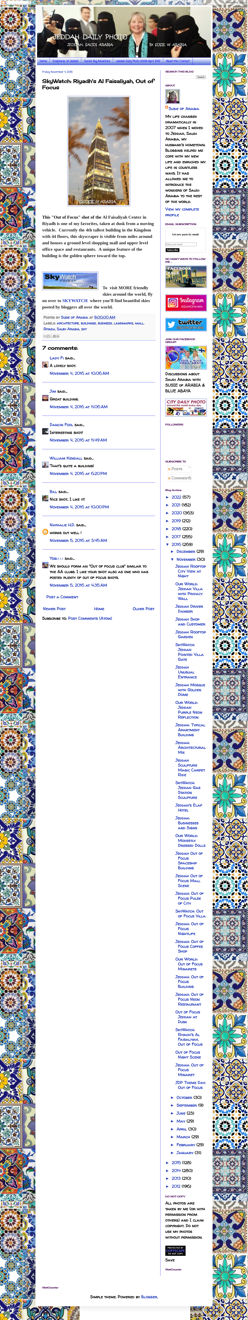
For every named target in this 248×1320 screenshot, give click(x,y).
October (185, 1097)
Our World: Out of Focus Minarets (189, 964)
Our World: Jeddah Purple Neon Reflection (188, 710)
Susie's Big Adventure (97, 61)
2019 (177, 521)
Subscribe (172, 250)
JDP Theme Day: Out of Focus (190, 1085)
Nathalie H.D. (62, 525)
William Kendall (66, 458)
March (184, 1137)
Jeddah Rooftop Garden (190, 634)
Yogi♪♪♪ (56, 558)
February (186, 1145)
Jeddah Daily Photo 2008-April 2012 (138, 61)
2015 (177, 1162)
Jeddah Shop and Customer (190, 621)
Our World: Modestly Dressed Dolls (190, 840)
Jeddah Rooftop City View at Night (190, 571)
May (182, 1121)
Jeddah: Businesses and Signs (187, 823)
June (182, 1113)
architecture (68, 323)
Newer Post (54, 608)
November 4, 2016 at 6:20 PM (78, 473)
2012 (177, 1186)
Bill (53, 491)
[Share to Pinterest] (58, 336)
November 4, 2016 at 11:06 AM (79, 407)
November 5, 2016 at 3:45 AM (78, 540)
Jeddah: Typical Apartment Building (190, 729)
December (187, 551)
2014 (177, 1170)
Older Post (143, 608)
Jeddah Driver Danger (189, 608)
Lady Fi (57, 358)
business (105, 323)
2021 (177, 505)
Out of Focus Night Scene (188, 1054)
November (187, 559)
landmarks (123, 323)
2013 (177, 1178)
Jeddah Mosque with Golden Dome (190, 689)
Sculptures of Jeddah (65, 61)
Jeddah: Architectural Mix (190, 747)
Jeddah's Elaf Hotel (188, 807)
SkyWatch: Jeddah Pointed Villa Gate (189, 652)
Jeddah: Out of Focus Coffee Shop (189, 946)
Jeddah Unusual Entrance (186, 672)
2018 (177, 529)
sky (84, 328)
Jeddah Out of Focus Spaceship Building (189, 860)
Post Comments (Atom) (90, 618)
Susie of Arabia (184, 108)
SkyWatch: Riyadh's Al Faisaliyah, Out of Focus (189, 1037)
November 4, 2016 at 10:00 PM (79, 507)
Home (43, 61)
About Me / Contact (178, 61)
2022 (177, 497)
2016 (177, 544)
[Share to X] (51, 336)
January (186, 1152)
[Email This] (45, 336)
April (182, 1129)
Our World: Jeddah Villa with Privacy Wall (189, 591)
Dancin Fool (61, 424)
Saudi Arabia (68, 328)
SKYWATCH (75, 300)
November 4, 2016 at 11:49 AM (78, 440)
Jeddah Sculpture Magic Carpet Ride (190, 767)
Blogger (149, 1297)
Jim (53, 391)
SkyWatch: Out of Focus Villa (190, 913)
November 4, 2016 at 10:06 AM (79, 373)
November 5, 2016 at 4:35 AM (78, 585)
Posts (176, 469)
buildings (88, 323)
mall (139, 323)
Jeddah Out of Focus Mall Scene (189, 880)
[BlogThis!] (48, 336)
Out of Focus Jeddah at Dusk (187, 1017)
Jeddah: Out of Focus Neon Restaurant (189, 999)
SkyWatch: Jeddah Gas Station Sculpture (187, 790)
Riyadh (49, 328)
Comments (180, 478)
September (187, 1105)
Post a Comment (62, 597)
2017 (177, 536)
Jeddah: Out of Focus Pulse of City (189, 898)
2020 (177, 513)
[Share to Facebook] (54, 336)
